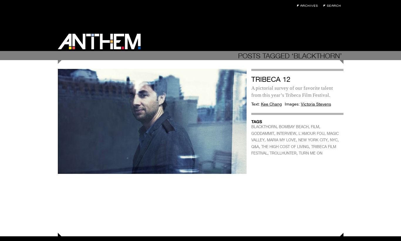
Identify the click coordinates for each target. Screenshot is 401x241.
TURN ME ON (310, 153)
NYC (334, 140)
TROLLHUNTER (283, 153)
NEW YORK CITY (313, 140)
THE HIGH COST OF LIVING (285, 147)
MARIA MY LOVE (281, 140)
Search (333, 6)
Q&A (255, 147)
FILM (315, 127)
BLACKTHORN (264, 127)
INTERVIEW (286, 133)
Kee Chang (271, 104)
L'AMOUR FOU (311, 133)
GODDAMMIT (262, 133)
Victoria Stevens (316, 104)
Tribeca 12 (270, 79)
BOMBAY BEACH (294, 127)
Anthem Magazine (99, 41)
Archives (309, 6)
